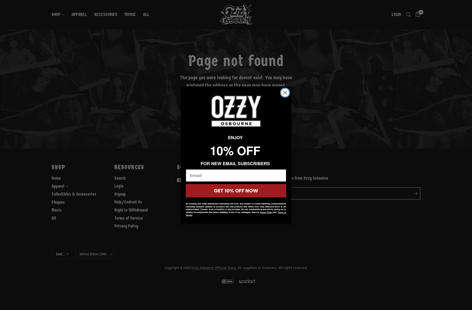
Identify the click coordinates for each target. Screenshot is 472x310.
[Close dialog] (285, 92)
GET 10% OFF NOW (236, 190)
